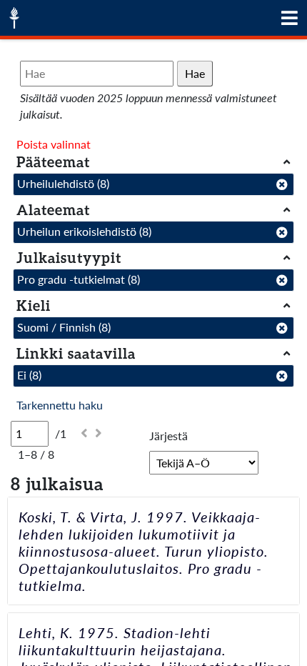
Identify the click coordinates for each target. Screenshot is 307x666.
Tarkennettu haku (59, 405)
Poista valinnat (53, 144)
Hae (195, 73)
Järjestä (168, 435)
